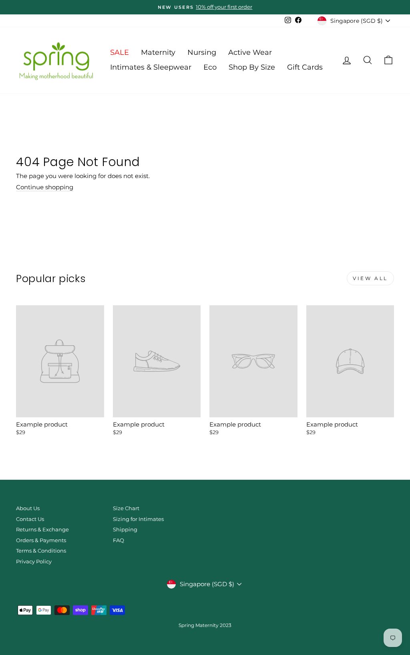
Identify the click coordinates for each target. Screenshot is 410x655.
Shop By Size (252, 67)
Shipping (125, 530)
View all (370, 278)
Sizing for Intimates (138, 519)
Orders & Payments (41, 540)
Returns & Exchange (42, 530)
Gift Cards (305, 67)
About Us (28, 508)
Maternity (158, 52)
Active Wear (250, 52)
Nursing (201, 52)
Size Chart (126, 508)
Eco (210, 67)
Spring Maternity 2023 (205, 625)
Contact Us (30, 519)
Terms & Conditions (41, 551)
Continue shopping (44, 187)
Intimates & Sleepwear (150, 67)
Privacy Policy (34, 562)
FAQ (118, 540)
